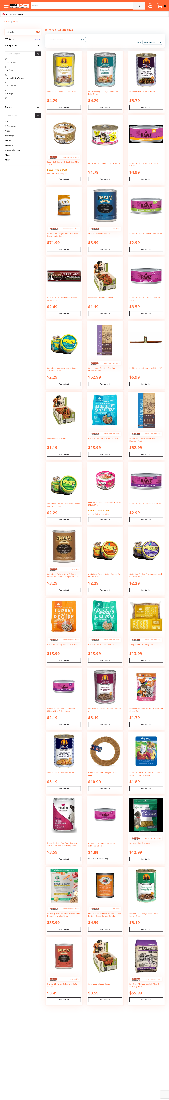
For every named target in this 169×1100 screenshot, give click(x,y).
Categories (11, 45)
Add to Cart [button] (64, 107)
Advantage (9, 135)
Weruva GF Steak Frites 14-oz (142, 91)
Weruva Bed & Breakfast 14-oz (60, 772)
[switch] (38, 32)
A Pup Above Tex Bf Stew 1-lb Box (103, 438)
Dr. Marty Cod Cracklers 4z (140, 843)
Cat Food (9, 70)
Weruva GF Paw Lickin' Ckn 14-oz (61, 91)
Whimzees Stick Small (56, 438)
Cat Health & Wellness (15, 78)
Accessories (10, 62)
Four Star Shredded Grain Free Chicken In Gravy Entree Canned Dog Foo (104, 914)
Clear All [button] (37, 39)
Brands (8, 107)
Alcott (7, 160)
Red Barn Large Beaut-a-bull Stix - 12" (145, 368)
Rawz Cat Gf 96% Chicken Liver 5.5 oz (145, 233)
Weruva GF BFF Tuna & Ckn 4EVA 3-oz (104, 163)
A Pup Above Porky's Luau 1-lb (101, 644)
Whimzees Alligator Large (99, 984)
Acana (7, 131)
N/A (6, 121)
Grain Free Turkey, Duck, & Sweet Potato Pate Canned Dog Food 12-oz (63, 575)
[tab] (23, 73)
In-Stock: (10, 32)
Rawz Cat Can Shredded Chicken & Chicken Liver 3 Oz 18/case (62, 709)
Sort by (138, 42)
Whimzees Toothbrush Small (100, 297)
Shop (16, 21)
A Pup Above (10, 126)
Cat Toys (9, 93)
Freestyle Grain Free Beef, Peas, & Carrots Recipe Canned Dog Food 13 (63, 844)
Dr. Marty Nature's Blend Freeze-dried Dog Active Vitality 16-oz (63, 914)
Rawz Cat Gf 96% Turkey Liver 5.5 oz (145, 503)
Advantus (9, 145)
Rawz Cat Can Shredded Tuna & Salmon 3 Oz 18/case (102, 844)
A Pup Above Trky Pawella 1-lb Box (62, 644)
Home (7, 21)
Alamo (8, 155)
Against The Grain (12, 150)
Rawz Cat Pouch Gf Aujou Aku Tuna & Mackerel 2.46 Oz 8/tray (145, 773)
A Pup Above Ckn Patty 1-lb (141, 644)
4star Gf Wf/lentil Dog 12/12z (100, 233)
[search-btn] (38, 53)
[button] (151, 5)
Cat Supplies (10, 86)
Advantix (8, 140)
